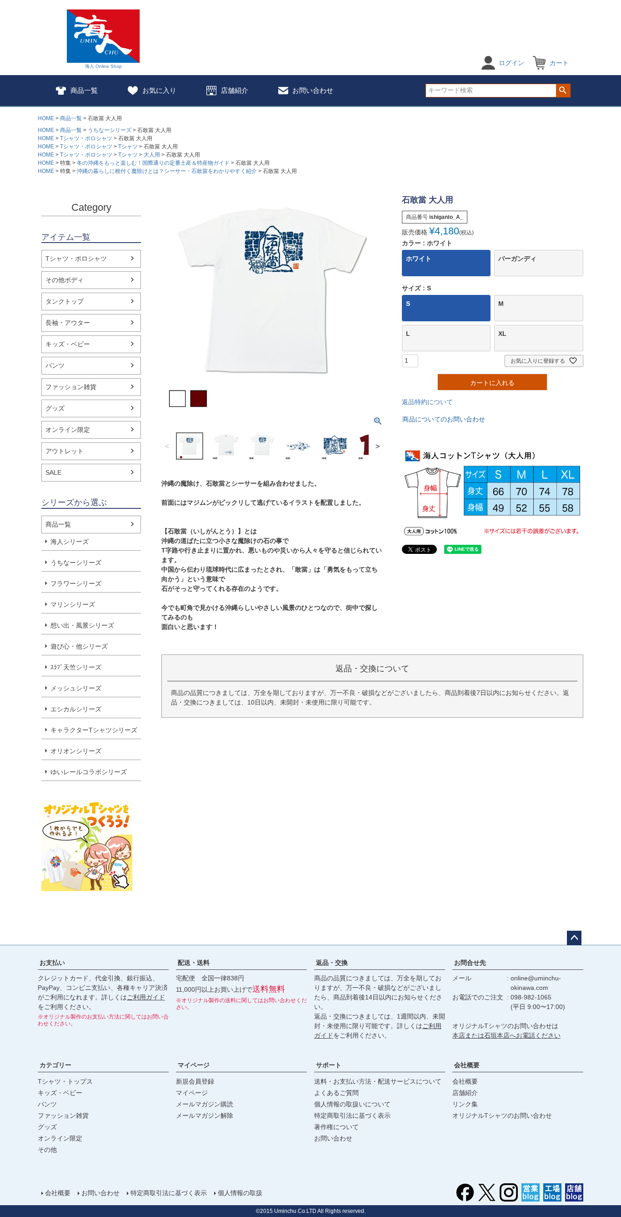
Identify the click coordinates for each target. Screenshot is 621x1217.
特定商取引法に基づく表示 (352, 1115)
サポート (328, 1065)
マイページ (194, 1065)
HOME (46, 118)
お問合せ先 (470, 962)
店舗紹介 (234, 90)
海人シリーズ (69, 541)
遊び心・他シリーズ (79, 646)
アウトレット (64, 451)
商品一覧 (84, 90)
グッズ (55, 408)
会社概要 (467, 1065)
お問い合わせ (312, 90)
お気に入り (159, 90)
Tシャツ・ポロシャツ (86, 138)
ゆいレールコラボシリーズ (88, 772)
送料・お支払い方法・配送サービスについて (377, 1081)
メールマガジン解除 (204, 1115)
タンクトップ (64, 301)
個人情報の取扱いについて (352, 1104)
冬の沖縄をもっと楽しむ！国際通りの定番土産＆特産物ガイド (153, 163)
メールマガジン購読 (204, 1104)
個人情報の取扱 (240, 1193)
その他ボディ (64, 280)
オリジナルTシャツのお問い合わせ (502, 1115)
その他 (47, 1149)
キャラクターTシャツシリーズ (93, 730)
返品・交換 (332, 962)
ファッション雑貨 (70, 386)
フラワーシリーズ (75, 583)
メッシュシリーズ (75, 688)
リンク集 (465, 1104)
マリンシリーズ (72, 604)
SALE (53, 472)
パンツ (55, 365)
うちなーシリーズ (109, 130)
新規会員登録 (195, 1081)
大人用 (152, 155)
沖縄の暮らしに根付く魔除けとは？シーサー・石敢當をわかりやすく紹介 (167, 171)
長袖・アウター (67, 322)
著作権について (336, 1127)
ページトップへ (574, 938)
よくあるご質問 (336, 1092)
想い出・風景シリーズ (82, 625)
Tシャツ (128, 146)
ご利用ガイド (146, 997)
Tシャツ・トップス (65, 1081)
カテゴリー (55, 1065)
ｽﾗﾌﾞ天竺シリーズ (75, 667)
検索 (563, 90)
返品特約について (427, 402)
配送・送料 (194, 962)
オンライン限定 (67, 429)
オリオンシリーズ (75, 751)
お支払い (52, 962)
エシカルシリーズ (75, 709)
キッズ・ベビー (67, 344)
